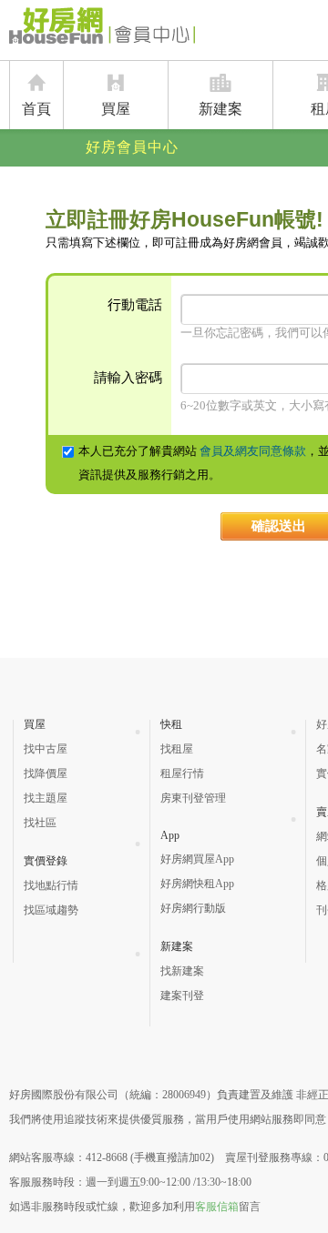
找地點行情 (51, 885)
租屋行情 (182, 773)
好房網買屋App (197, 859)
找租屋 (176, 749)
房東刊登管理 (193, 798)
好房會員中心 (132, 147)
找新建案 (182, 971)
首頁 (36, 108)
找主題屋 (45, 798)
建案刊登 (182, 995)
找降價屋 (45, 773)
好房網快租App (197, 883)
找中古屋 (45, 749)
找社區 (40, 822)
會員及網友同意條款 (253, 451)
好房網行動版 (193, 908)
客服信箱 (217, 1206)
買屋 (115, 108)
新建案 (220, 108)
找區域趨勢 (51, 910)
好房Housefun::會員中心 (102, 29)
